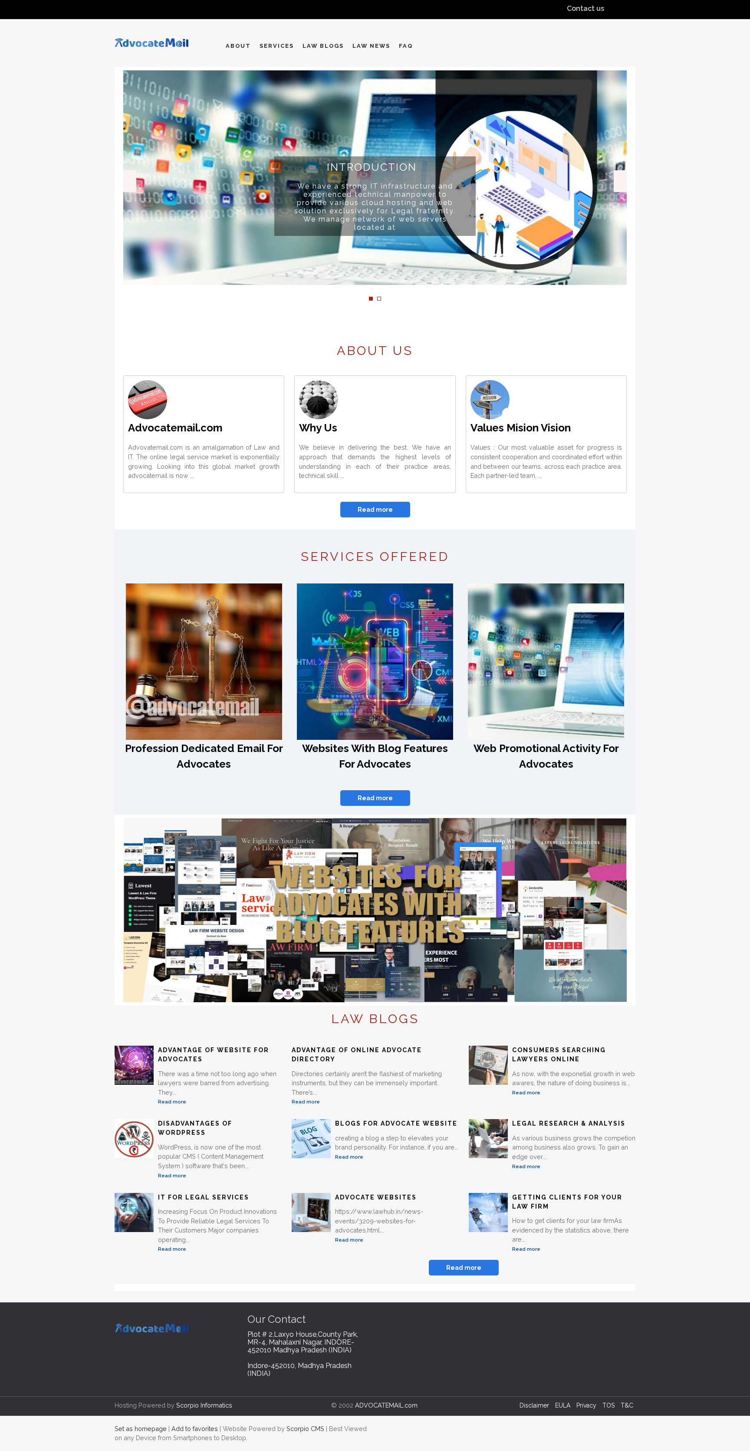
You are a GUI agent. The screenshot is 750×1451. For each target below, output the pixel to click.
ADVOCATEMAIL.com (386, 1405)
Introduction (372, 167)
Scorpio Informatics (204, 1405)
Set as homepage (141, 1428)
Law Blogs (323, 46)
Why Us (318, 427)
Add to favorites (194, 1428)
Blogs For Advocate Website (396, 1123)
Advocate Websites (376, 1197)
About (238, 46)
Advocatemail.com (175, 427)
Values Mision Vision (520, 427)
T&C (627, 1405)
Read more (375, 509)
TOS (608, 1405)
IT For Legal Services (203, 1197)
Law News (371, 46)
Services (277, 46)
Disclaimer (534, 1405)
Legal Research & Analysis (568, 1123)
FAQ (406, 46)
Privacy (586, 1405)
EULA (562, 1405)
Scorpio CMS (305, 1428)
